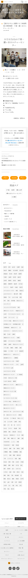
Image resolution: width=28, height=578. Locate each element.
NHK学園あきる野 (16, 324)
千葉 (12, 475)
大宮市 (5, 317)
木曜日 (11, 347)
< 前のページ (5, 177)
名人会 (5, 428)
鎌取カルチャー (19, 384)
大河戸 (5, 314)
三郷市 (15, 421)
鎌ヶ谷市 (16, 294)
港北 (22, 472)
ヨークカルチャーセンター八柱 (10, 398)
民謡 (13, 445)
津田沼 (17, 478)
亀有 (13, 465)
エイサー (5, 455)
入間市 (18, 267)
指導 (22, 448)
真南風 (5, 351)
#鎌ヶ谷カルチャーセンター (14, 193)
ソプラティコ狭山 (7, 401)
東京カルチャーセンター (9, 310)
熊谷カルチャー (20, 300)
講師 (10, 448)
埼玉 (5, 482)
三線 (14, 448)
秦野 (5, 475)
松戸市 (22, 478)
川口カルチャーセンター (17, 331)
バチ (8, 425)
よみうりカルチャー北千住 (9, 371)
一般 (5, 421)
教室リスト (13, 438)
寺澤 (9, 462)
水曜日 (18, 337)
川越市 (9, 277)
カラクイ (19, 425)
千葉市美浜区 (6, 327)
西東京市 (10, 284)
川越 (13, 485)
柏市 (9, 267)
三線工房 (6, 216)
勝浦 (5, 478)
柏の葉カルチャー (16, 401)
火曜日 (13, 334)
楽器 (10, 455)
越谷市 (15, 284)
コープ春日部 (19, 374)
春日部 (20, 482)
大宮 (16, 482)
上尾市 (22, 364)
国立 (21, 465)
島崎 (20, 347)
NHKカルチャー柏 (7, 411)
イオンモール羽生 (7, 320)
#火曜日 (14, 197)
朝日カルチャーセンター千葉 (10, 391)
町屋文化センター (19, 310)
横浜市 (9, 280)
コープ (16, 351)
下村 (9, 297)
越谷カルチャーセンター (9, 404)
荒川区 (10, 273)
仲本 (5, 300)
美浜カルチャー (14, 327)
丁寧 (5, 458)
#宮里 (12, 190)
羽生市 (11, 287)
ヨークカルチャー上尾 (8, 367)
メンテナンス (10, 458)
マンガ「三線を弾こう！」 (10, 221)
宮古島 (17, 445)
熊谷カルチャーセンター (18, 344)
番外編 (5, 431)
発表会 (18, 448)
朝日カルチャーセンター (18, 320)
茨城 (14, 472)
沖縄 (18, 441)
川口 (9, 485)
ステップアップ (7, 304)
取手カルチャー (7, 394)
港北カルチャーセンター (12, 415)
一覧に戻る (14, 178)
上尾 (8, 482)
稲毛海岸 (17, 475)
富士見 (12, 488)
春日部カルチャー (7, 354)
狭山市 (5, 270)
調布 (5, 468)
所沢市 (14, 277)
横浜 (8, 475)
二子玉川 (5, 472)
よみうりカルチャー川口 (9, 361)
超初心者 (19, 455)
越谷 (22, 267)
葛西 (9, 465)
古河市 (5, 280)
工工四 (17, 462)
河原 (19, 307)
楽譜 (20, 451)
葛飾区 (5, 284)
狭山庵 (15, 428)
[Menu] (25, 1)
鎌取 (13, 478)
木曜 (9, 431)
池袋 (22, 438)
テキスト (10, 428)
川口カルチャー (7, 331)
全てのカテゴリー (8, 208)
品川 (13, 468)
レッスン (13, 441)
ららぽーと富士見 (7, 381)
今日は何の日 (6, 441)
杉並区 (16, 287)
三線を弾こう (12, 435)
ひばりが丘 (6, 418)
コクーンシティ (11, 317)
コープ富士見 (13, 418)
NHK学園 (13, 300)
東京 (5, 438)
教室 (14, 455)
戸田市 (17, 361)
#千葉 (7, 190)
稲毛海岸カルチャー (8, 357)
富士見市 (21, 270)
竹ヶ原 (8, 334)
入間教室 (16, 357)
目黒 (10, 472)
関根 (20, 294)
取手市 (5, 267)
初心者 (5, 462)
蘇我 (17, 290)
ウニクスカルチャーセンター (14, 314)
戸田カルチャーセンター (9, 364)
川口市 (5, 485)
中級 (13, 462)
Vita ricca (6, 435)
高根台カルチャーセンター (9, 388)
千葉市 (5, 277)
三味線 (22, 462)
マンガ (18, 435)
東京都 (5, 297)
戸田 (5, 488)
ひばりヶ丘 (18, 468)
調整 (20, 458)
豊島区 (5, 465)
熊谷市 (15, 273)
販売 (5, 425)
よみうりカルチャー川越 (18, 411)
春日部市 (21, 351)
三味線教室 (15, 451)
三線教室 (5, 451)
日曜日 (16, 347)
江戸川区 (20, 284)
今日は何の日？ (8, 211)
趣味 (19, 438)
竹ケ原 (5, 378)
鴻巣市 (19, 280)
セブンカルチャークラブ (9, 290)
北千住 (17, 465)
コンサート (6, 287)
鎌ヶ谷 (8, 478)
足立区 (14, 280)
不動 (20, 428)
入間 (12, 482)
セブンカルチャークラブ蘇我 (14, 341)
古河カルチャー (16, 354)
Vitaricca (19, 431)
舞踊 (10, 451)
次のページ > (23, 177)
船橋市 (20, 273)
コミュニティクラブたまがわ (10, 307)
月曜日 (5, 344)
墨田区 (9, 270)
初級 (16, 458)
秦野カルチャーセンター (9, 384)
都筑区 (20, 415)
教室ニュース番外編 (9, 213)
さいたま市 (9, 421)
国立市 (21, 287)
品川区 (13, 267)
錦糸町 (8, 468)
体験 (8, 438)
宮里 (8, 300)
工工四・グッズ (8, 219)
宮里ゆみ (21, 290)
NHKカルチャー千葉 (12, 378)
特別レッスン (20, 418)
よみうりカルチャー (8, 294)
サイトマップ (21, 558)
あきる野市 (15, 270)
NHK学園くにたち (7, 324)
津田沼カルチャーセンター (9, 337)
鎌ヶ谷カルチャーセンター (9, 408)
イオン (17, 364)
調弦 (22, 435)
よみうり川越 (15, 297)
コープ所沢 (10, 351)
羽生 (8, 488)
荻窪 (20, 297)
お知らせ (5, 448)
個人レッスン (18, 404)
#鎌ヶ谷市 (19, 190)
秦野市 (14, 381)
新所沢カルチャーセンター (9, 374)
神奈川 (18, 472)
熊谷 (17, 485)
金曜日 (5, 341)
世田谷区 (5, 273)
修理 (20, 421)
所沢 (20, 485)
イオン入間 (6, 347)
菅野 (5, 334)
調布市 (19, 277)
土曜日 (9, 344)
